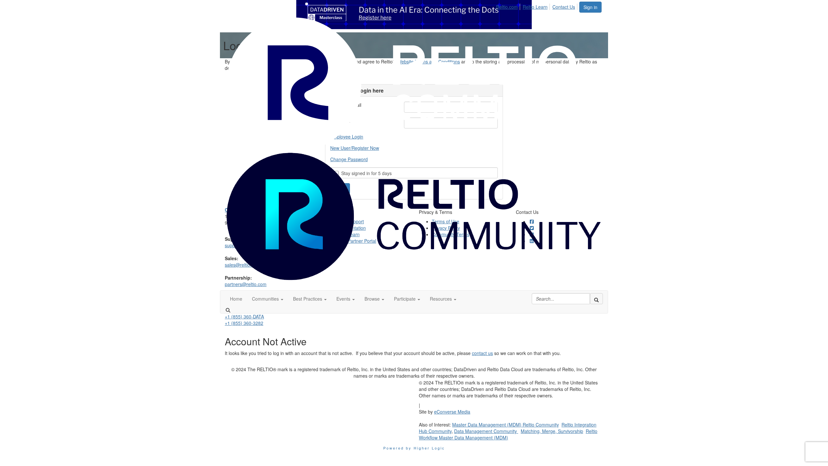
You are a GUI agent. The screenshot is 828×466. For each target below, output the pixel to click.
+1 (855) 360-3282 (244, 323)
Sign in (590, 7)
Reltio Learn (535, 7)
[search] (596, 298)
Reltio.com (507, 7)
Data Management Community (486, 431)
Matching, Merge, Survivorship (552, 431)
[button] (267, 299)
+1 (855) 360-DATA (244, 316)
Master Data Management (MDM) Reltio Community (505, 424)
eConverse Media (452, 411)
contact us (482, 353)
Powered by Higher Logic (414, 447)
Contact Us (563, 7)
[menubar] (537, 6)
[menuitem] (509, 6)
